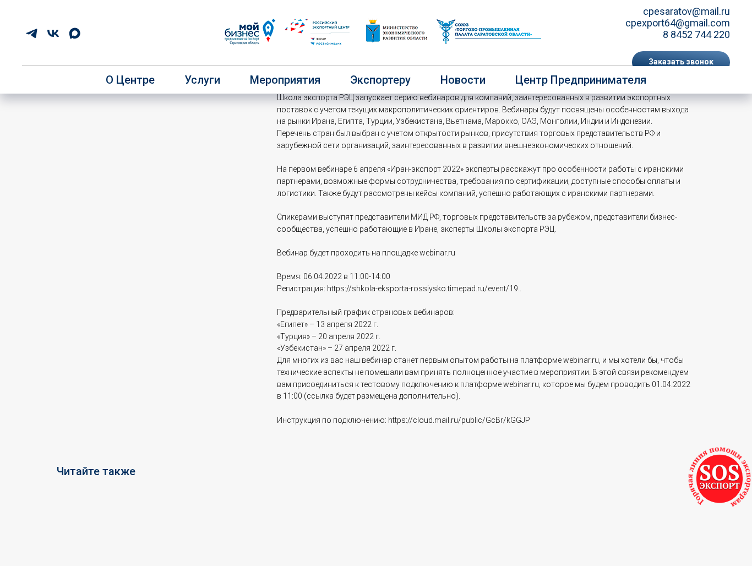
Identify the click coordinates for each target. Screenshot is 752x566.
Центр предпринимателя (580, 79)
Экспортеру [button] (380, 79)
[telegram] (32, 33)
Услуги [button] (202, 79)
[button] (681, 62)
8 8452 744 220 (696, 34)
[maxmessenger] (74, 33)
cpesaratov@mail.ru (686, 11)
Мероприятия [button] (285, 79)
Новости (463, 79)
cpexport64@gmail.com (677, 23)
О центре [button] (130, 79)
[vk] (53, 33)
